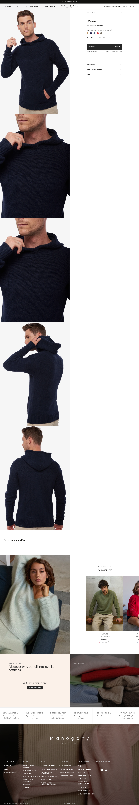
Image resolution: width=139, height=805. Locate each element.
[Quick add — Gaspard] (119, 627)
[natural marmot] (101, 33)
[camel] (87, 33)
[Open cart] (134, 7)
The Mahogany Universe (112, 6)
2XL (104, 38)
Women (8, 6)
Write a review (35, 687)
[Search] (124, 7)
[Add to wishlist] (121, 12)
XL (100, 38)
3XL (108, 38)
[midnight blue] (91, 33)
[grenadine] (98, 33)
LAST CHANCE (49, 6)
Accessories (32, 6)
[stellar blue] (94, 33)
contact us (129, 718)
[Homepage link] (69, 7)
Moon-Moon (24, 803)
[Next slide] (132, 609)
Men (19, 6)
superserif (13, 803)
